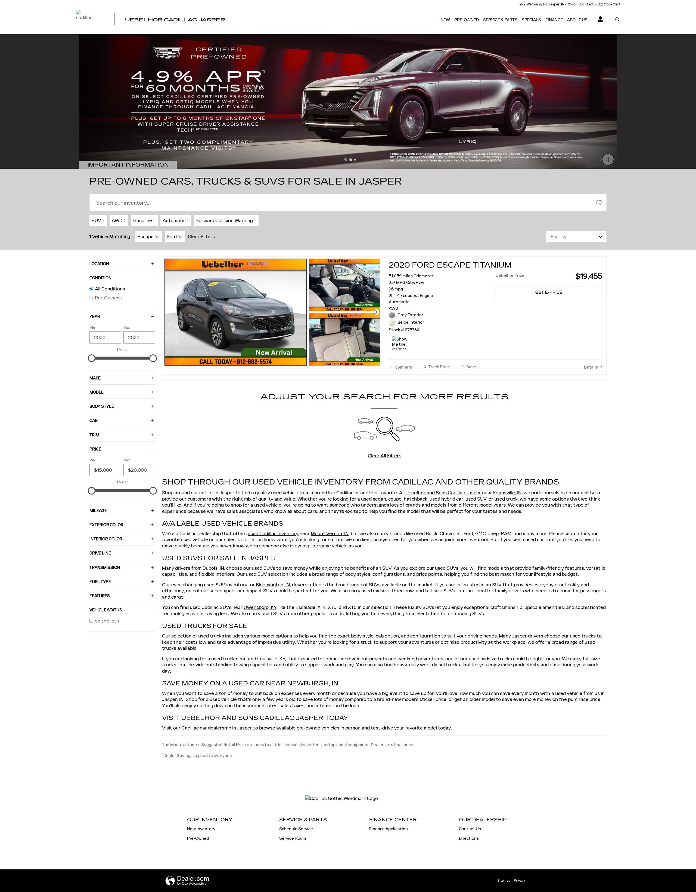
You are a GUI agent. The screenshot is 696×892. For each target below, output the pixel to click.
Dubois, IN (213, 568)
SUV (98, 220)
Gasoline (143, 220)
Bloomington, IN (273, 585)
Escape (146, 237)
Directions (469, 838)
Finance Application (388, 828)
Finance (554, 19)
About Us (577, 19)
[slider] (91, 358)
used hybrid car (446, 499)
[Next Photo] (376, 312)
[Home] (90, 20)
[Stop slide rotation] (608, 160)
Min (92, 328)
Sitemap (504, 880)
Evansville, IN (507, 493)
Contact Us (470, 828)
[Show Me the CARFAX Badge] (402, 343)
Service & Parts (500, 19)
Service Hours (292, 838)
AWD (118, 220)
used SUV (475, 499)
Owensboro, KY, (260, 607)
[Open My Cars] (598, 20)
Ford (172, 237)
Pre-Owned (466, 19)
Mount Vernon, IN (330, 534)
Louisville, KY (271, 659)
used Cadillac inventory (273, 534)
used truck (506, 499)
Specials (531, 19)
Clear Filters (201, 237)
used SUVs (263, 568)
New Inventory (201, 828)
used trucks (211, 636)
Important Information (132, 165)
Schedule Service (296, 828)
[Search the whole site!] (617, 20)
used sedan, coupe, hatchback (394, 499)
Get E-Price (548, 292)
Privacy (519, 880)
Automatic (175, 220)
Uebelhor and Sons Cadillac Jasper (443, 493)
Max (126, 328)
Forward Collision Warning (225, 220)
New (445, 19)
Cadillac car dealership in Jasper (217, 728)
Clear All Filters (384, 456)
